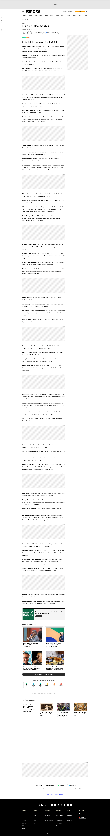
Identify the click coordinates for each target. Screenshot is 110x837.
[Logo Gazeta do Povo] (33, 11)
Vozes (35, 15)
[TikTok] (58, 805)
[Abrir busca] (43, 11)
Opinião (35, 815)
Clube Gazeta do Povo (49, 820)
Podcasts (24, 825)
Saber (40, 15)
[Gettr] (68, 805)
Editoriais (46, 15)
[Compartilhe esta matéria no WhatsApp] (1, 17)
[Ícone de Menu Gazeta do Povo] (23, 11)
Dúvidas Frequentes (70, 818)
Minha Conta (69, 815)
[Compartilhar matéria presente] (1, 22)
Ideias (62, 15)
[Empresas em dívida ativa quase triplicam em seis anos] (80, 707)
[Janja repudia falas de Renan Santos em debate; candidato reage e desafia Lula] (32, 634)
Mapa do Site (48, 833)
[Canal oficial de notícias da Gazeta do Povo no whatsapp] (39, 805)
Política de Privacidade (26, 833)
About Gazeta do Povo (60, 815)
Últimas (30, 15)
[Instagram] (49, 805)
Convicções (36, 818)
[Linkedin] (52, 805)
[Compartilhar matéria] (28, 32)
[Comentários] (24, 32)
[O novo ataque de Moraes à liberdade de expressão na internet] (46, 707)
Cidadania (74, 15)
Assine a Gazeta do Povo (60, 823)
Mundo (80, 15)
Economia (68, 15)
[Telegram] (65, 805)
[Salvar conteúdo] (31, 32)
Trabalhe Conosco (59, 820)
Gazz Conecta (47, 818)
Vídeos (85, 15)
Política (51, 15)
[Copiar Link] (1, 20)
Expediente (58, 818)
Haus (46, 813)
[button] (43, 694)
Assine (68, 813)
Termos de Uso (34, 833)
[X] (45, 805)
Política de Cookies (41, 833)
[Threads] (61, 805)
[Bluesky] (71, 805)
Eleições (57, 15)
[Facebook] (42, 805)
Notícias (24, 15)
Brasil (23, 815)
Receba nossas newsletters (59, 826)
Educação (24, 823)
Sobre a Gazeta (59, 813)
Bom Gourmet (47, 815)
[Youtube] (55, 805)
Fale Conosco (69, 820)
